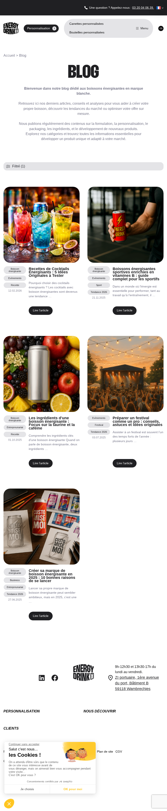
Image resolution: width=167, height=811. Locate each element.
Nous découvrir (100, 711)
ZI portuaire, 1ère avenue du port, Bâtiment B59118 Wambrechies (137, 683)
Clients (11, 728)
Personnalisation (21, 711)
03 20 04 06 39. (143, 7)
